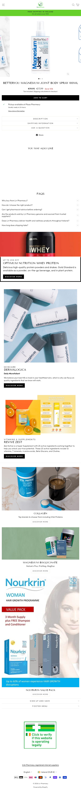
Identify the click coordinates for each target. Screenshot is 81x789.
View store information (16, 111)
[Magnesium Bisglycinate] (40, 543)
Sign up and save (40, 701)
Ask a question (40, 128)
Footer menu (40, 706)
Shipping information (40, 123)
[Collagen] (40, 488)
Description (40, 119)
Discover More (13, 277)
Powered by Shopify (40, 787)
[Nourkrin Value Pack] (40, 631)
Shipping (37, 91)
